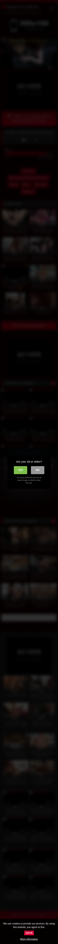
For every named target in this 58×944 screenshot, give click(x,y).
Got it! (29, 933)
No (37, 470)
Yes (20, 470)
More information (29, 939)
